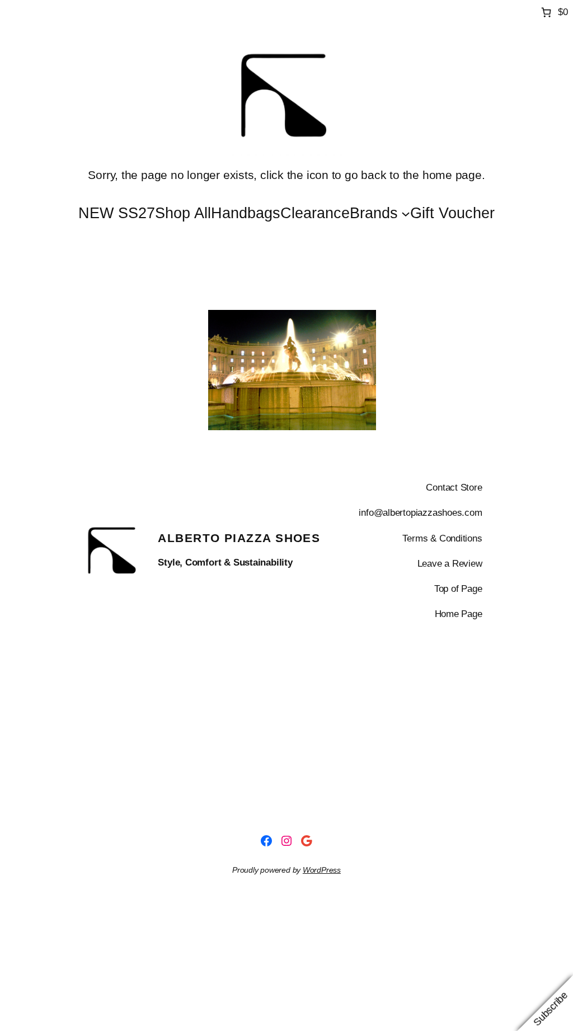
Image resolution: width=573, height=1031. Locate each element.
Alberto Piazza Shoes (239, 537)
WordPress (322, 869)
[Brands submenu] (405, 213)
